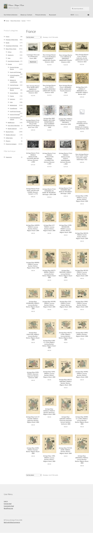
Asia (9, 58)
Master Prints (10, 132)
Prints (7, 36)
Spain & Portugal (15, 114)
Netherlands (13, 105)
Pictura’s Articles (40, 15)
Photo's (8, 141)
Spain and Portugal (15, 72)
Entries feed (7, 504)
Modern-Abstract (11, 135)
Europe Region (14, 93)
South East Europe (15, 111)
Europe (24, 20)
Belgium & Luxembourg (13, 81)
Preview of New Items (12, 39)
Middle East (11, 122)
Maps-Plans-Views (15, 20)
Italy (11, 102)
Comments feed (9, 506)
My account (52, 15)
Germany (12, 99)
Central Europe (14, 85)
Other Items (9, 138)
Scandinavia (13, 108)
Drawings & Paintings (12, 46)
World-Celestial (12, 128)
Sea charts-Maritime (14, 125)
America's (11, 55)
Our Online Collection (10, 15)
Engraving (9, 157)
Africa (9, 52)
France (12, 96)
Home (7, 20)
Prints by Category (11, 144)
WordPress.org (8, 508)
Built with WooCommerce (12, 522)
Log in (6, 501)
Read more (33, 62)
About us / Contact (26, 15)
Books (7, 42)
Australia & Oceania (13, 61)
